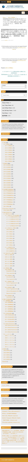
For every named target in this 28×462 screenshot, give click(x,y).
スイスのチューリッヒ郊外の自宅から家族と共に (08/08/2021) (14, 72)
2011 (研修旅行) (8, 281)
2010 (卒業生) (9, 231)
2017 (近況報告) (7, 174)
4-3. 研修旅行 (7, 268)
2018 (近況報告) (7, 176)
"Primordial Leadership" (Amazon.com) (11, 422)
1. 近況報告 (4, 163)
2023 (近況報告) (7, 187)
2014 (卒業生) (9, 240)
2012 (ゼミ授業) (8, 263)
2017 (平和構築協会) (8, 199)
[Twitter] (8, 2)
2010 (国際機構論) (9, 306)
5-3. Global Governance (9, 323)
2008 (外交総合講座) (9, 315)
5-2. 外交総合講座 (8, 313)
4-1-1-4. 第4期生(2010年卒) (12, 219)
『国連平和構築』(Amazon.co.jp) (9, 420)
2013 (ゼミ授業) (8, 265)
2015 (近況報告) (7, 169)
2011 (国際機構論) (9, 309)
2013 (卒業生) (9, 238)
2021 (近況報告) (7, 182)
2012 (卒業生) (9, 236)
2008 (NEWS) (7, 350)
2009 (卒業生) (9, 229)
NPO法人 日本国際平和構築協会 (9, 413)
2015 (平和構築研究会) (9, 195)
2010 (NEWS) (7, 355)
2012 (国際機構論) (9, 311)
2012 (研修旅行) (8, 287)
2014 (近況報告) (7, 167)
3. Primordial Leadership (7, 208)
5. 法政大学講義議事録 (7, 299)
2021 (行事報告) (11, 17)
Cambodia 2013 (10, 297)
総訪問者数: (5, 115)
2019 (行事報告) (8, 150)
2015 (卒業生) (9, 242)
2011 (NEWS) (7, 357)
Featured (4, 361)
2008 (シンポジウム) (9, 335)
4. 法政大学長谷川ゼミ (7, 212)
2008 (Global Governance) (11, 325)
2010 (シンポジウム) (9, 340)
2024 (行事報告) (8, 161)
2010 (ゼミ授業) (8, 259)
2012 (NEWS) (7, 359)
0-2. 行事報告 (7, 144)
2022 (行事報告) (8, 156)
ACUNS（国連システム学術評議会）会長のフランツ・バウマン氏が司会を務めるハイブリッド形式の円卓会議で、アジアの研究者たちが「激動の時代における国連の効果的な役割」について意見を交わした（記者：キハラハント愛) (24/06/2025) (13, 438)
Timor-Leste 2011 (10, 285)
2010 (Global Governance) (11, 327)
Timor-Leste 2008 (10, 273)
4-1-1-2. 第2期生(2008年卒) (12, 217)
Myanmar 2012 (9, 293)
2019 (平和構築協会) (8, 204)
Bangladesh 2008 (10, 271)
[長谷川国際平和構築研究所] (13, 7)
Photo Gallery (7, 210)
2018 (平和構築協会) (8, 202)
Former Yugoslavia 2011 (12, 283)
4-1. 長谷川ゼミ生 (8, 214)
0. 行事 (3, 142)
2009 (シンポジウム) (9, 338)
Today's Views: (6, 102)
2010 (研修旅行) (8, 275)
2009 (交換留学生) (10, 248)
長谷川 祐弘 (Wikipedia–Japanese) (10, 415)
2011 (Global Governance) (11, 329)
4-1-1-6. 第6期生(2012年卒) (12, 223)
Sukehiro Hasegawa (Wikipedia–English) (11, 418)
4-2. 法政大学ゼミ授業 (9, 253)
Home (4, 17)
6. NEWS (4, 349)
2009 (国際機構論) (9, 304)
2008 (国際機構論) (9, 302)
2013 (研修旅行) (8, 295)
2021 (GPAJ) (6, 206)
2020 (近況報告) (7, 180)
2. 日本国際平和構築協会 (7, 189)
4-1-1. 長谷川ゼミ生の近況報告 (12, 215)
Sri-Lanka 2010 (9, 277)
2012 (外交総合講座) (9, 321)
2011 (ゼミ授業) (8, 261)
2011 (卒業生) (9, 234)
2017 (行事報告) (8, 145)
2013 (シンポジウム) (9, 346)
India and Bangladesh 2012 (12, 291)
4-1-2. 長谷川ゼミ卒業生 (10, 228)
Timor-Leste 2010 (10, 279)
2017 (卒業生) (9, 245)
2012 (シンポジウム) (9, 344)
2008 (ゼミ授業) (8, 254)
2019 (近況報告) (7, 178)
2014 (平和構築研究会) (9, 193)
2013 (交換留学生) (10, 251)
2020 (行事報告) (8, 152)
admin (6, 40)
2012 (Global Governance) (11, 332)
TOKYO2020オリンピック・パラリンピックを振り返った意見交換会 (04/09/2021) (14, 75)
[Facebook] (10, 2)
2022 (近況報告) (7, 185)
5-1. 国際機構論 (7, 300)
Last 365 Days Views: (7, 110)
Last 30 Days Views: (7, 108)
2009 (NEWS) (7, 352)
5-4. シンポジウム (8, 334)
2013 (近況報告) (7, 165)
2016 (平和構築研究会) (9, 197)
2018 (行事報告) (8, 148)
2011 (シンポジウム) (9, 342)
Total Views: (5, 113)
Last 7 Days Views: (7, 105)
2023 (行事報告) (8, 159)
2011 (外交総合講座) (9, 319)
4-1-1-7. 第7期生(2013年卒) (12, 225)
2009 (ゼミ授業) (8, 257)
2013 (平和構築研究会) (9, 191)
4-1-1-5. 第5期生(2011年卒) (12, 221)
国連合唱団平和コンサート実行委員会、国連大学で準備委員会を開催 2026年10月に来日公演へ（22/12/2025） (13, 432)
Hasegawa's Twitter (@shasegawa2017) (11, 411)
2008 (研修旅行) (8, 269)
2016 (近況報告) (7, 171)
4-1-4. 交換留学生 (9, 247)
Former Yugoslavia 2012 (12, 289)
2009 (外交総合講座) (9, 317)
